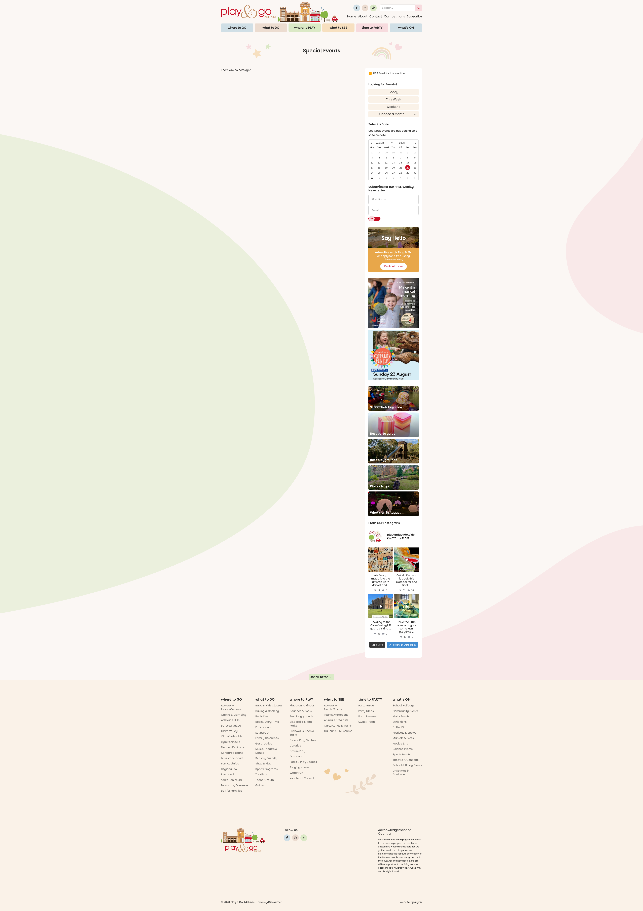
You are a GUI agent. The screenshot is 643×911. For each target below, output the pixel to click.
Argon (418, 902)
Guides (260, 785)
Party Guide (366, 705)
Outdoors (296, 756)
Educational (263, 727)
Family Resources (267, 738)
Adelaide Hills (230, 720)
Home (351, 16)
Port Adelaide (230, 763)
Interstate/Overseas (234, 785)
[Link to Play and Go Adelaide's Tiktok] (373, 8)
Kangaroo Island (232, 753)
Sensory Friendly (266, 758)
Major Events (401, 716)
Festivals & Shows (404, 733)
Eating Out (262, 733)
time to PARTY (372, 27)
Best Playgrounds (301, 716)
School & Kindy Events (407, 765)
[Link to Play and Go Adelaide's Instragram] (365, 8)
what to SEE (338, 27)
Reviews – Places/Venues (231, 707)
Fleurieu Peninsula (233, 747)
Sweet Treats (366, 722)
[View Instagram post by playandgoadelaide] (390, 570)
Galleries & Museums (338, 731)
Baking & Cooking (267, 711)
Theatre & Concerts (405, 760)
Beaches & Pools (301, 711)
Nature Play (297, 751)
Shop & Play (263, 763)
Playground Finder (302, 705)
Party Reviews (367, 716)
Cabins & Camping (233, 715)
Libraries (295, 746)
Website (405, 902)
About (362, 16)
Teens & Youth (264, 780)
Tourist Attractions (336, 715)
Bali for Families (231, 791)
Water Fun (296, 773)
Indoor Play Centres (303, 740)
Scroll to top (319, 677)
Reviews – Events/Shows (333, 707)
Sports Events (401, 754)
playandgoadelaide (380, 550)
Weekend (393, 107)
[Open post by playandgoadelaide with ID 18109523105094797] (406, 559)
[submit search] (418, 8)
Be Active (261, 716)
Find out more (393, 266)
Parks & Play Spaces (303, 762)
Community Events (405, 711)
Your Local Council (302, 778)
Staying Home (299, 767)
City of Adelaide (231, 736)
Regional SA (229, 769)
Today (393, 92)
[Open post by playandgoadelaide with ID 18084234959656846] (380, 606)
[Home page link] (279, 12)
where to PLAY (304, 27)
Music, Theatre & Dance (266, 751)
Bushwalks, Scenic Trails (302, 733)
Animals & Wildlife (336, 720)
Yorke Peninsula (231, 780)
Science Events (403, 749)
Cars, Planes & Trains (337, 726)
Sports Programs (266, 769)
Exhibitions (400, 722)
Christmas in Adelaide (401, 772)
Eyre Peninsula (230, 742)
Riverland (227, 774)
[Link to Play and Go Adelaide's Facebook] (356, 8)
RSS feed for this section (389, 73)
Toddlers (261, 774)
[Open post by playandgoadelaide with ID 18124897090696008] (380, 559)
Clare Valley (229, 731)
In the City (399, 727)
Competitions (394, 16)
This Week (393, 99)
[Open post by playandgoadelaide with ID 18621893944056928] (406, 606)
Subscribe (414, 16)
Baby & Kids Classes (268, 705)
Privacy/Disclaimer (270, 902)
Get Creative (263, 744)
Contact (375, 16)
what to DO (270, 27)
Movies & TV (401, 744)
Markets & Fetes (403, 738)
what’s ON (406, 27)
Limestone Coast (232, 758)
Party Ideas (366, 711)
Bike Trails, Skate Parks (301, 723)
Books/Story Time (267, 722)
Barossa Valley (231, 726)
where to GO (237, 27)
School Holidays (403, 705)
